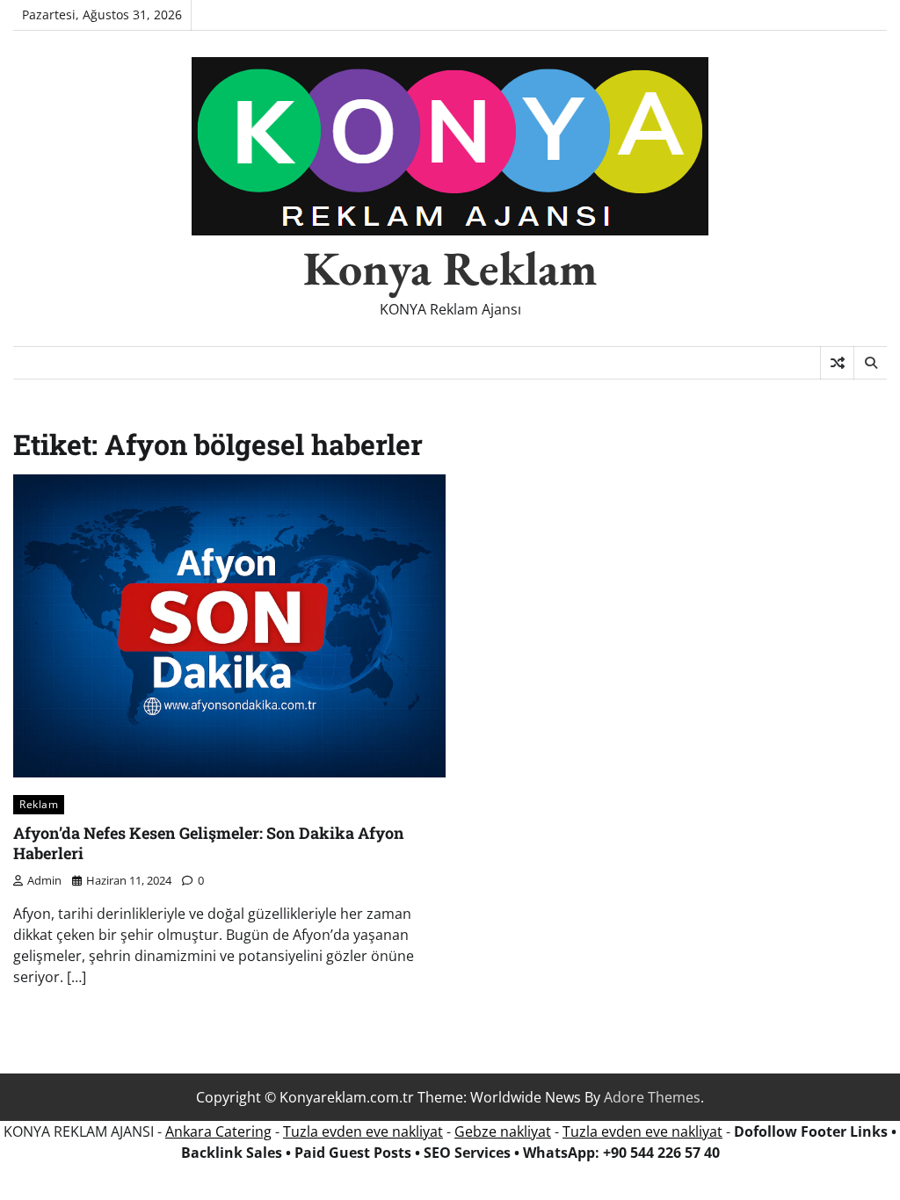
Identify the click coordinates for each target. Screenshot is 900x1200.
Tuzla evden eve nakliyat (363, 1131)
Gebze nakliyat (502, 1131)
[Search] (870, 363)
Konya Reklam (450, 268)
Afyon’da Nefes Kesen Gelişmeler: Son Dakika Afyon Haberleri (208, 843)
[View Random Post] (837, 363)
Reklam (38, 804)
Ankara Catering (218, 1131)
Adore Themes (652, 1097)
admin (44, 880)
